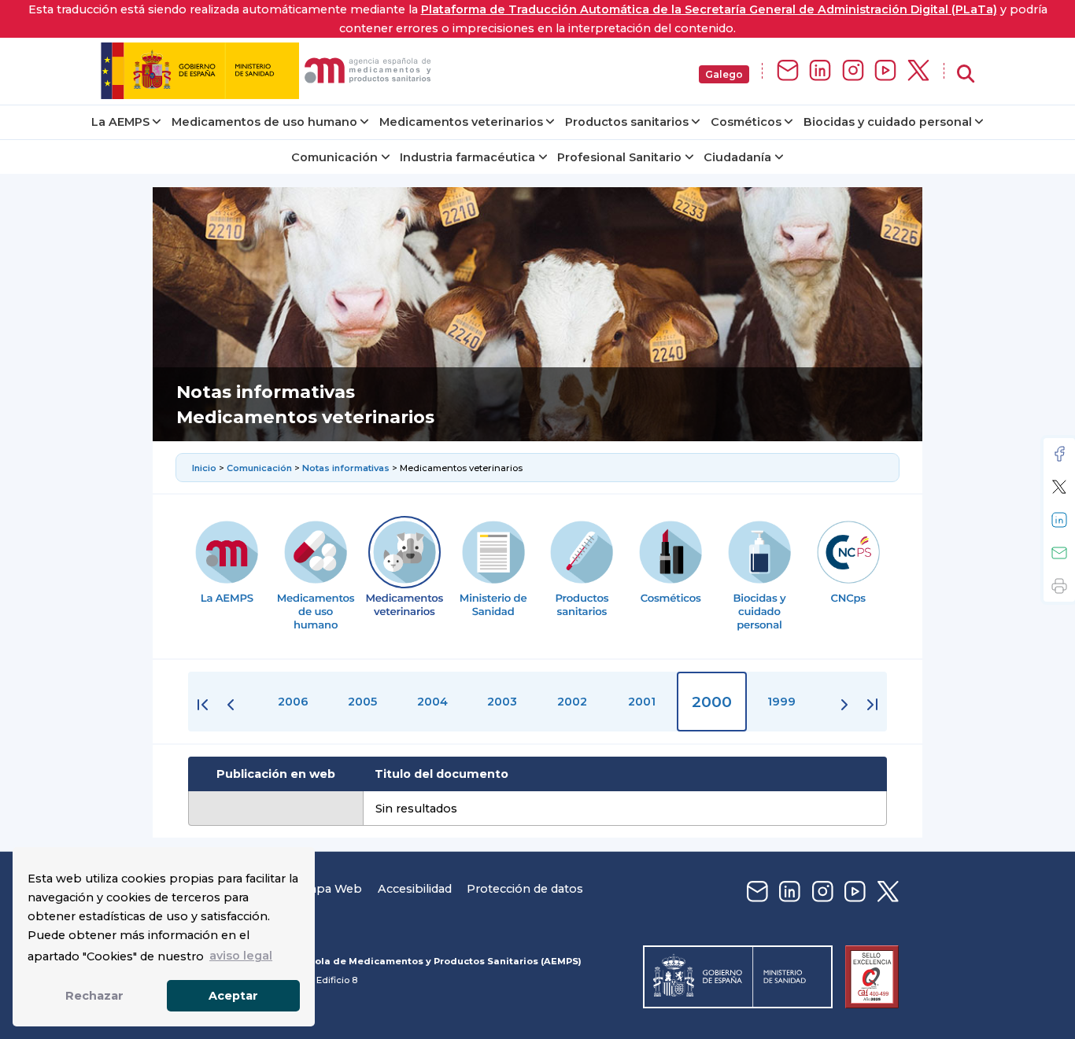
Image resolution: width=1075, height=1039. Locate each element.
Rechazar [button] (94, 996)
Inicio (205, 467)
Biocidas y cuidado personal (887, 122)
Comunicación (334, 157)
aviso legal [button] (240, 956)
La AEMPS (120, 122)
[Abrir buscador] (965, 74)
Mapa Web (330, 889)
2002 (572, 702)
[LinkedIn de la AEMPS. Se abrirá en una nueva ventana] (820, 71)
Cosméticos (746, 122)
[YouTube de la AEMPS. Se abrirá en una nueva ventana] (885, 71)
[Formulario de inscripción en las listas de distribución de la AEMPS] (787, 71)
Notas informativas (347, 467)
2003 (502, 702)
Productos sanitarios (627, 122)
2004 (432, 702)
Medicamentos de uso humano (264, 122)
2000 (712, 701)
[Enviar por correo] (1059, 553)
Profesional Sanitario (619, 157)
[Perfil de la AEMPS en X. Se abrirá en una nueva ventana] (918, 71)
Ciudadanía (737, 157)
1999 (781, 702)
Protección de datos (525, 889)
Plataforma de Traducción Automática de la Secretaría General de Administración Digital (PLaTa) (709, 9)
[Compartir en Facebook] (1059, 454)
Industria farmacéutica (467, 157)
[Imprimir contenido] (1059, 586)
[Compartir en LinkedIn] (1059, 520)
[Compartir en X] (1059, 487)
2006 (293, 702)
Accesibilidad (415, 889)
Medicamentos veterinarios (461, 122)
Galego (724, 74)
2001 (642, 702)
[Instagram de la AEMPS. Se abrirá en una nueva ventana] (853, 71)
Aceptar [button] (233, 996)
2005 (362, 702)
